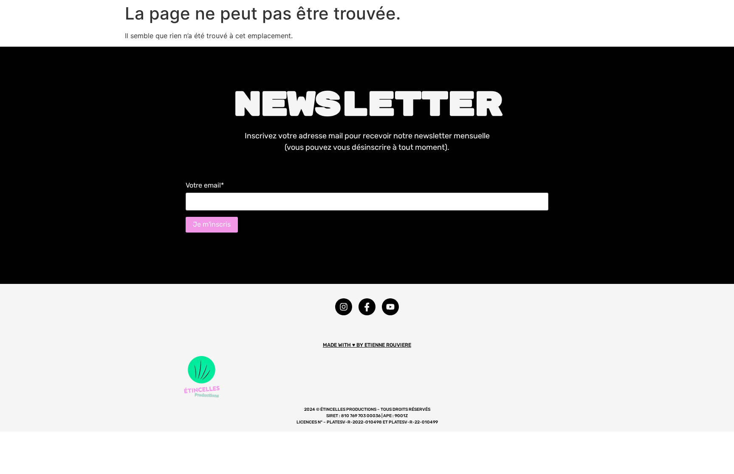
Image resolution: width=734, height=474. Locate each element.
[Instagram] (343, 306)
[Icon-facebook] (367, 306)
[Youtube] (390, 306)
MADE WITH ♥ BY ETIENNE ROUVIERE (367, 345)
